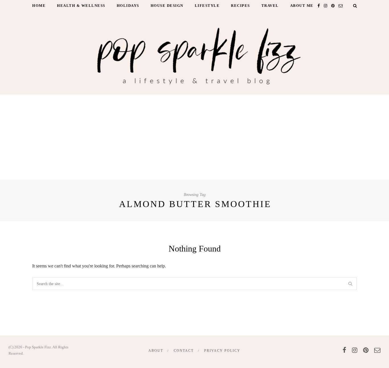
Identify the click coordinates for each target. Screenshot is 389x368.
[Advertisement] (194, 137)
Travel (270, 5)
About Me (302, 5)
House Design (167, 5)
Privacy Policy (222, 351)
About (155, 351)
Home (39, 5)
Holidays (128, 5)
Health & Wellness (81, 5)
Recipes (240, 5)
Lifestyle (207, 5)
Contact (184, 351)
